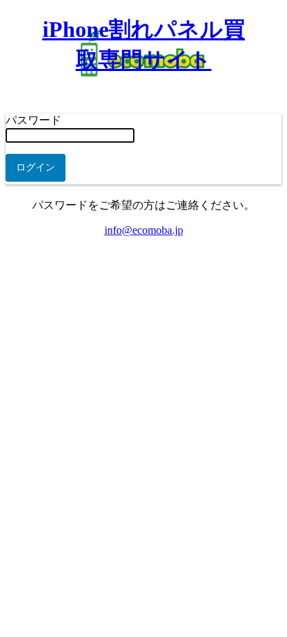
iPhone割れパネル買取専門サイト (143, 44)
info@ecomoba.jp (143, 230)
